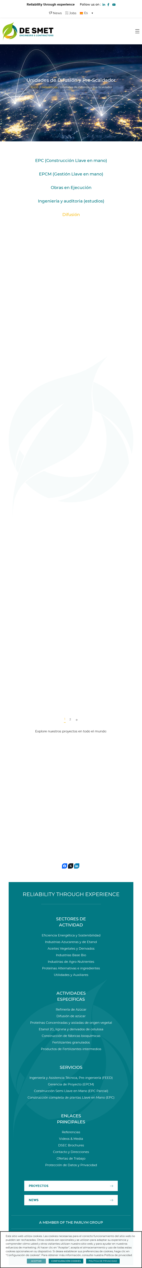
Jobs (72, 13)
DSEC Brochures (71, 1145)
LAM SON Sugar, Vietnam (96, 549)
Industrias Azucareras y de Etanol (71, 942)
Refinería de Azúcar (71, 1009)
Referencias (49, 87)
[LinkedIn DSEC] (104, 4)
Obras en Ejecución (71, 188)
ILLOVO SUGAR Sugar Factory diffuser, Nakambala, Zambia (32, 673)
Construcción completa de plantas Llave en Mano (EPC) (71, 1097)
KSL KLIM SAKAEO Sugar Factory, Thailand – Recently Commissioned (34, 314)
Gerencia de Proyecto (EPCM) (71, 1084)
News (57, 13)
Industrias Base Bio (71, 955)
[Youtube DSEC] (114, 4)
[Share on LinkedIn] (76, 866)
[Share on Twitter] (70, 866)
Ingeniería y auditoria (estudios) (71, 201)
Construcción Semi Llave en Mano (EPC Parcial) (71, 1091)
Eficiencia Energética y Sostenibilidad (71, 935)
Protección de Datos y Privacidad (71, 1165)
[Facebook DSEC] (108, 4)
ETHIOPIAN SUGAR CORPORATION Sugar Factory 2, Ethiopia (93, 434)
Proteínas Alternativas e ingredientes (71, 968)
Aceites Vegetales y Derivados (71, 948)
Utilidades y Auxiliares (71, 975)
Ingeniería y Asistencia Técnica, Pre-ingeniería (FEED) (71, 1078)
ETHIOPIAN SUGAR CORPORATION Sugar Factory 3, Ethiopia (32, 434)
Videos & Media (71, 1139)
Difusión (71, 215)
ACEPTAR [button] (36, 1261)
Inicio (34, 87)
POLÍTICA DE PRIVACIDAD (103, 1261)
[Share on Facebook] (64, 866)
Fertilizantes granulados (71, 1042)
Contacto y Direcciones (71, 1152)
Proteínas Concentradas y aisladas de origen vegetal (71, 1022)
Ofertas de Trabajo (71, 1158)
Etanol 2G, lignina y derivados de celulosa (71, 1029)
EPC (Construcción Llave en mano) (71, 161)
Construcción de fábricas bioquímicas (71, 1036)
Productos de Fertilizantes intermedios (71, 1049)
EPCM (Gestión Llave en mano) (71, 174)
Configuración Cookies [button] (66, 1261)
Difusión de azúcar (71, 1016)
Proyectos (38, 1186)
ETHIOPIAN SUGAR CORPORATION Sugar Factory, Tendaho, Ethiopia (35, 554)
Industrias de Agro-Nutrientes (71, 961)
